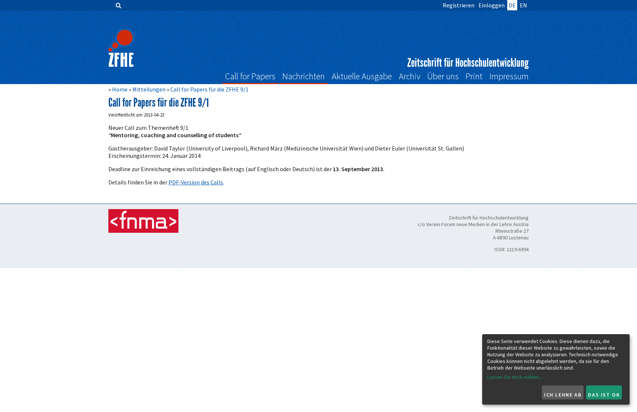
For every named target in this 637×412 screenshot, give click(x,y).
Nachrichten (303, 76)
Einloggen (491, 5)
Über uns (443, 76)
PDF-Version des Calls (195, 182)
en (523, 5)
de (512, 5)
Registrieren (458, 5)
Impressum (509, 76)
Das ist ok (604, 394)
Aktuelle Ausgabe (362, 76)
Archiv (409, 76)
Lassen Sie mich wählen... (514, 377)
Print (474, 76)
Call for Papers (250, 76)
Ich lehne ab (562, 394)
